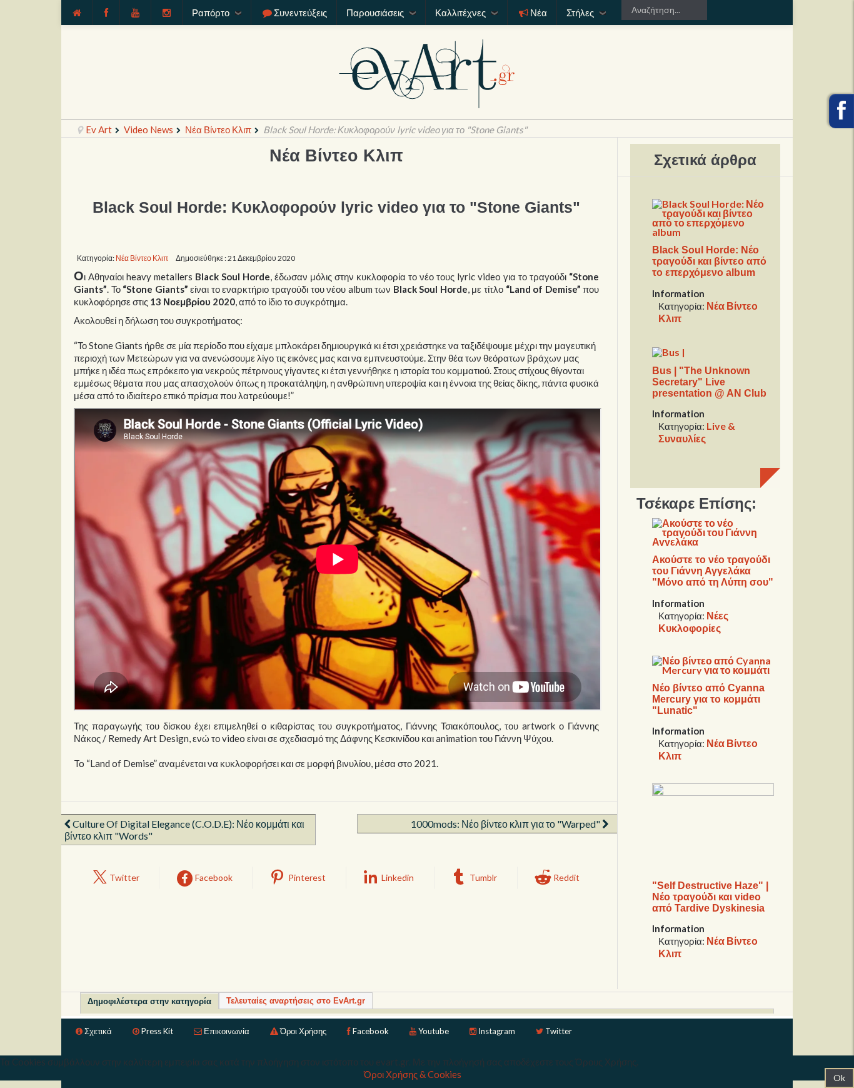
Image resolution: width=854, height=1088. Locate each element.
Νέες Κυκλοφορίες (693, 621)
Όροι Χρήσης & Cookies (412, 1074)
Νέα (538, 12)
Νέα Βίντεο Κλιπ (218, 129)
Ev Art (99, 129)
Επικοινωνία (226, 1031)
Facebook (371, 1031)
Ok (839, 1077)
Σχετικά (98, 1031)
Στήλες (580, 12)
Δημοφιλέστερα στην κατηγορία (149, 1001)
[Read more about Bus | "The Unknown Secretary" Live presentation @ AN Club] (668, 351)
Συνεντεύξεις (300, 12)
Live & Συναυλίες (696, 432)
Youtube (433, 1031)
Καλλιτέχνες (460, 12)
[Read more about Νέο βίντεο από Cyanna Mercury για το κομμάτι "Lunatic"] (713, 663)
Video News (148, 129)
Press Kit (157, 1031)
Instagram (496, 1031)
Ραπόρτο (210, 12)
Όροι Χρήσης (303, 1031)
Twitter (558, 1031)
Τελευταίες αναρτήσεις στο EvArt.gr (295, 1000)
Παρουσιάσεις (375, 12)
